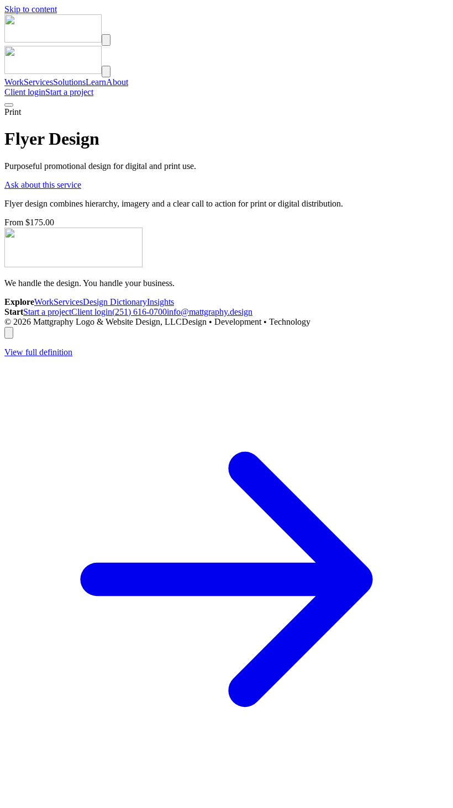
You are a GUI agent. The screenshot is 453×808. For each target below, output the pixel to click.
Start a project (69, 92)
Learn (96, 82)
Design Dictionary (115, 302)
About (117, 82)
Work (14, 82)
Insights (160, 302)
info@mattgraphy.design (209, 311)
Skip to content (30, 9)
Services (38, 82)
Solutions (69, 82)
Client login (24, 92)
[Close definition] (8, 333)
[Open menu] (106, 40)
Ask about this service (42, 184)
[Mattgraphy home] (53, 39)
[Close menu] (106, 71)
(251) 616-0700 (139, 311)
